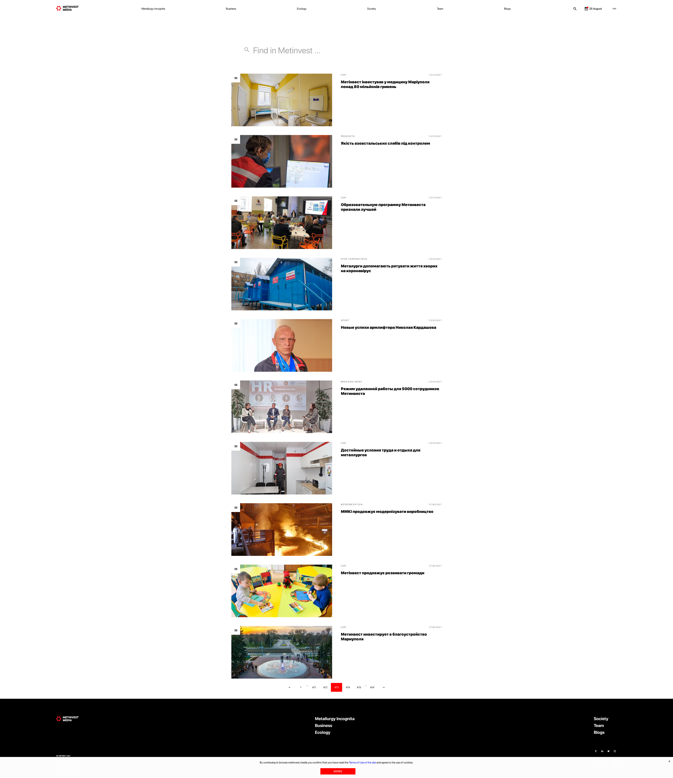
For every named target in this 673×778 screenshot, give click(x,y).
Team (440, 8)
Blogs (507, 8)
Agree (338, 771)
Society (371, 8)
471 (314, 687)
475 (359, 687)
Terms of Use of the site (362, 762)
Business (231, 8)
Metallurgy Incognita (153, 8)
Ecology (302, 8)
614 (372, 687)
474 (348, 687)
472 (325, 687)
